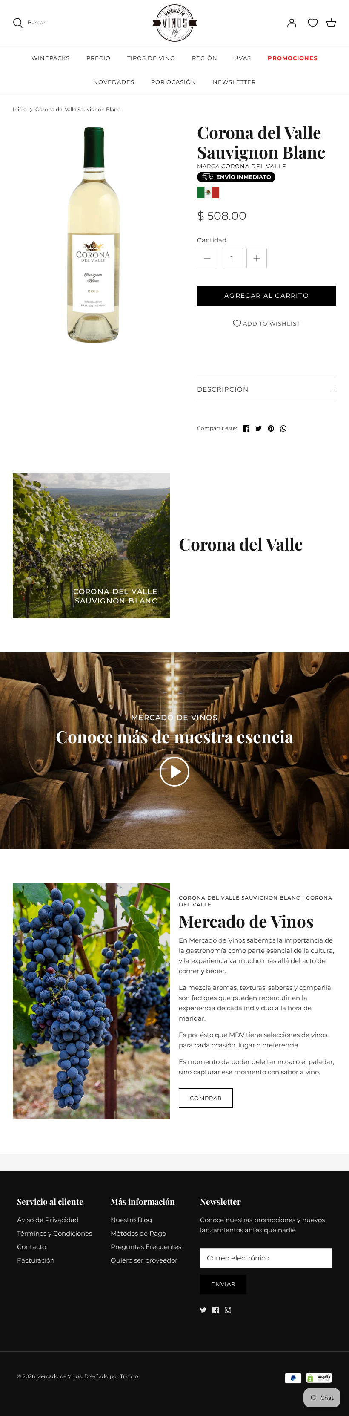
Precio (98, 58)
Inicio (20, 110)
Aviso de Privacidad (48, 1220)
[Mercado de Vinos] (174, 23)
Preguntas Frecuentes (146, 1247)
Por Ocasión (173, 81)
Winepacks (50, 58)
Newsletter (234, 81)
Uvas (242, 58)
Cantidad (211, 240)
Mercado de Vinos (59, 1376)
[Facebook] (215, 1310)
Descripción (223, 389)
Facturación (35, 1260)
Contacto (31, 1247)
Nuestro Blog (131, 1220)
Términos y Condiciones (54, 1233)
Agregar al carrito (266, 295)
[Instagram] (228, 1310)
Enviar (223, 1283)
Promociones (293, 58)
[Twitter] (203, 1310)
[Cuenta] (291, 23)
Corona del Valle (253, 166)
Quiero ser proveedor (144, 1260)
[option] (93, 235)
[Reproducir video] (174, 772)
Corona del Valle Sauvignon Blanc (77, 110)
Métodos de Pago (138, 1233)
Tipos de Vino (151, 58)
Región (204, 58)
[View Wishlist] (313, 23)
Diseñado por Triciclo (111, 1376)
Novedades (113, 81)
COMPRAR (206, 1098)
